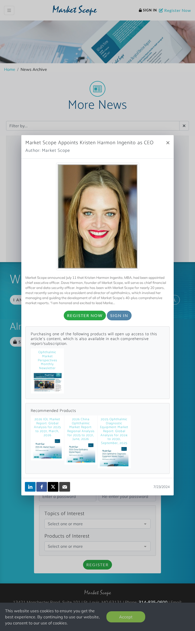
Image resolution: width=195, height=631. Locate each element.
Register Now (85, 315)
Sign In (119, 315)
